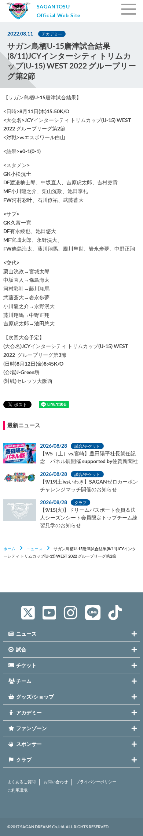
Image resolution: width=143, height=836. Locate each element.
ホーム (9, 548)
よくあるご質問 (21, 782)
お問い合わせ (56, 782)
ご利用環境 (17, 790)
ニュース (34, 548)
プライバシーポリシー (96, 782)
